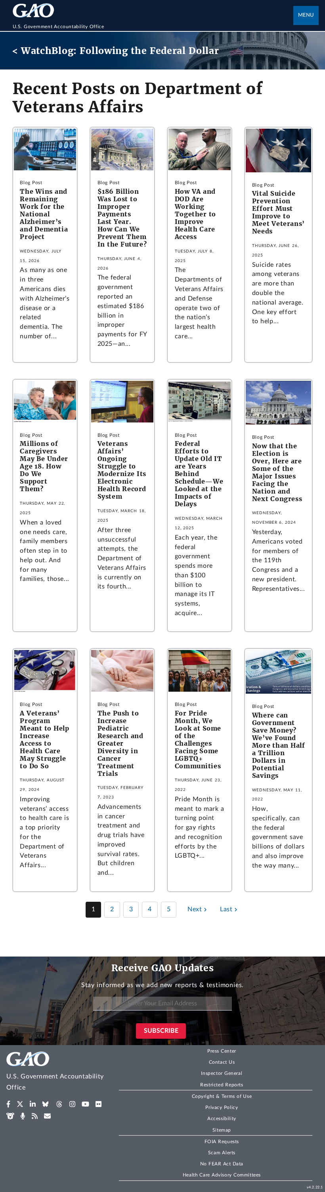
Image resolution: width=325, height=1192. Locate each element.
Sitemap (221, 1130)
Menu (306, 15)
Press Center (221, 1051)
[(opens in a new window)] (8, 1104)
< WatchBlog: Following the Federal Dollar (115, 50)
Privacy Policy (221, 1107)
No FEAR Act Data (221, 1163)
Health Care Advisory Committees (222, 1175)
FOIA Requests (222, 1141)
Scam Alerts (221, 1152)
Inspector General (221, 1073)
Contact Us (222, 1062)
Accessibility (221, 1118)
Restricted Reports (221, 1084)
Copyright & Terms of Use (222, 1096)
